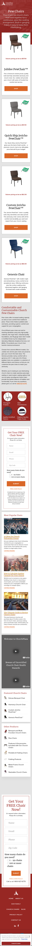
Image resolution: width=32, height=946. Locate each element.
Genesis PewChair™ (15, 717)
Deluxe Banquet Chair (16, 698)
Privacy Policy (24, 939)
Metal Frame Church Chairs (16, 765)
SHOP (16, 88)
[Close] (29, 936)
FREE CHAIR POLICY (16, 489)
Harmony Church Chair (17, 704)
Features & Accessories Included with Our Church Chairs (18, 745)
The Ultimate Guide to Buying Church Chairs (16, 614)
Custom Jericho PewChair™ (16, 206)
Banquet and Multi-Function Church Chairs (17, 731)
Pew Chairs (12, 738)
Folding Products (14, 759)
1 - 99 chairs (15, 475)
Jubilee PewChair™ (16, 69)
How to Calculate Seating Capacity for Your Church (14, 575)
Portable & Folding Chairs (18, 753)
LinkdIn (15, 926)
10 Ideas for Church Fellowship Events (11, 537)
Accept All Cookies (16, 943)
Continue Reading (9, 551)
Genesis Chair (16, 274)
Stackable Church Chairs (17, 772)
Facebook (18, 926)
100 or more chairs (18, 477)
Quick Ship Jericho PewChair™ (16, 137)
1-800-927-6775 (21, 384)
